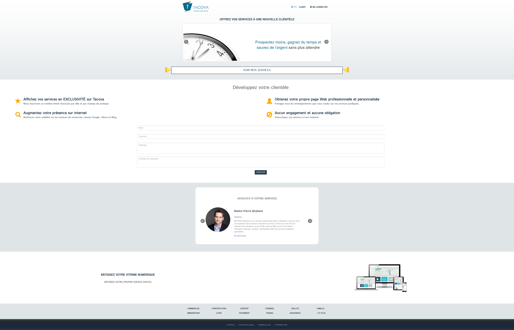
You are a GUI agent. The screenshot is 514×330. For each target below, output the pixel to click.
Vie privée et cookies (246, 325)
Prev (186, 42)
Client (302, 7)
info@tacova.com (264, 325)
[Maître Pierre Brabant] (218, 219)
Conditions (231, 325)
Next (326, 42)
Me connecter (320, 7)
